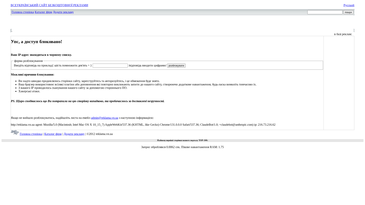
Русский (349, 5)
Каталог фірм (43, 12)
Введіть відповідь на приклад (33, 65)
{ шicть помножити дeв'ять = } (72, 65)
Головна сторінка (23, 12)
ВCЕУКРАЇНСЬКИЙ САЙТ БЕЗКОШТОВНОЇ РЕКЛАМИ (49, 5)
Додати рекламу (63, 12)
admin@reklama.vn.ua (104, 117)
